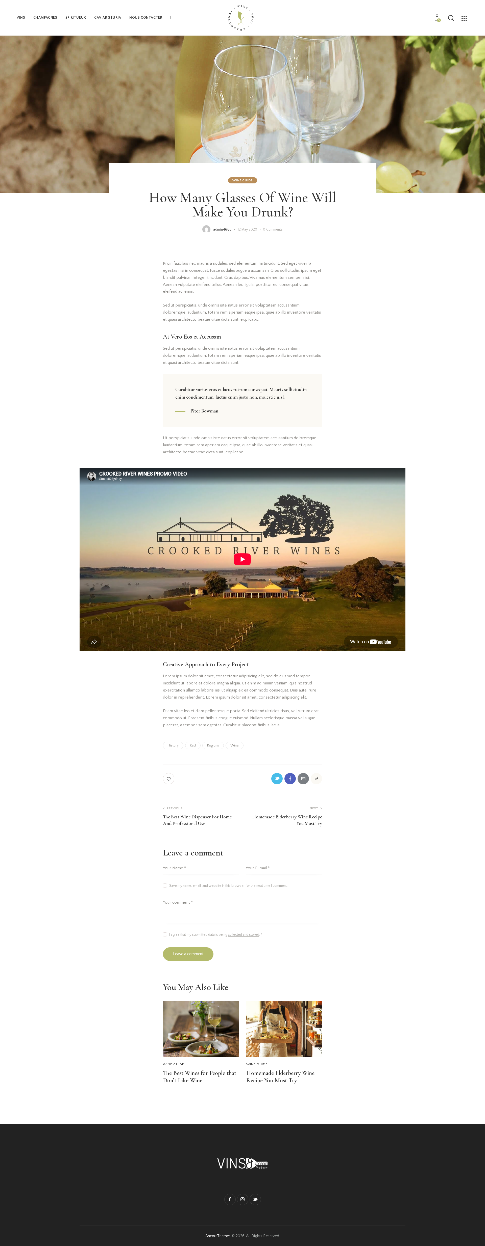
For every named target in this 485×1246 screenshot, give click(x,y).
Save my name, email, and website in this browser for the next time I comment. (228, 886)
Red (193, 745)
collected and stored (243, 935)
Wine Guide (242, 180)
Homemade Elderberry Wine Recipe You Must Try (280, 1077)
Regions (213, 745)
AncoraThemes (218, 1236)
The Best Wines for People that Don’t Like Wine (199, 1077)
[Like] (169, 778)
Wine (234, 745)
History (173, 745)
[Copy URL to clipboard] (316, 778)
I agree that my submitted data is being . (215, 935)
